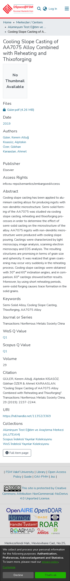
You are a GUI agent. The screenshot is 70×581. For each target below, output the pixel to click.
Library (41, 472)
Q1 (5, 337)
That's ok (50, 575)
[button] (18, 9)
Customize (9, 567)
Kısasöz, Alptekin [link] (14, 142)
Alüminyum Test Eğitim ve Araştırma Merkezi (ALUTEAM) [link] (27, 27)
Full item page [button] (19, 453)
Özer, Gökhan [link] (12, 147)
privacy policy (50, 562)
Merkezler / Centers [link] (29, 22)
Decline (18, 575)
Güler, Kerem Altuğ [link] (16, 137)
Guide (27, 476)
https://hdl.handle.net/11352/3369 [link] (27, 416)
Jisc (53, 476)
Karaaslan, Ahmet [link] (15, 151)
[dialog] (35, 563)
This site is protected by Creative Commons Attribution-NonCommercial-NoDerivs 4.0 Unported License (35, 493)
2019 (7, 123)
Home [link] (7, 22)
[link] (18, 110)
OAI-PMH (41, 476)
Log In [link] (53, 9)
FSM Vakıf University (20, 472)
